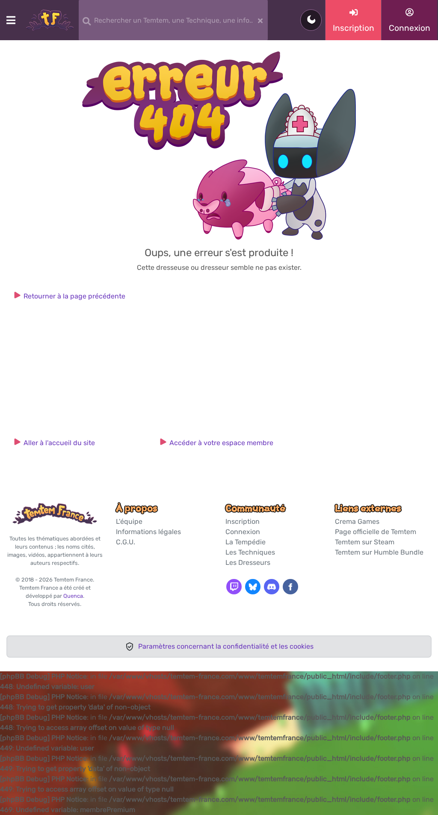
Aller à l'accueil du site (59, 443)
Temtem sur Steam (364, 542)
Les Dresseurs (247, 562)
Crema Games (357, 521)
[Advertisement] (219, 372)
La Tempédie (245, 542)
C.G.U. (125, 542)
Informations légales (148, 532)
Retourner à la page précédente (74, 296)
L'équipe (129, 521)
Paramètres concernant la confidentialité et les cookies (226, 646)
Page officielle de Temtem (375, 532)
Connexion (242, 532)
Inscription (242, 521)
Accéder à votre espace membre (221, 443)
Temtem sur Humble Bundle (379, 552)
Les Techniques (250, 552)
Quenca (73, 596)
